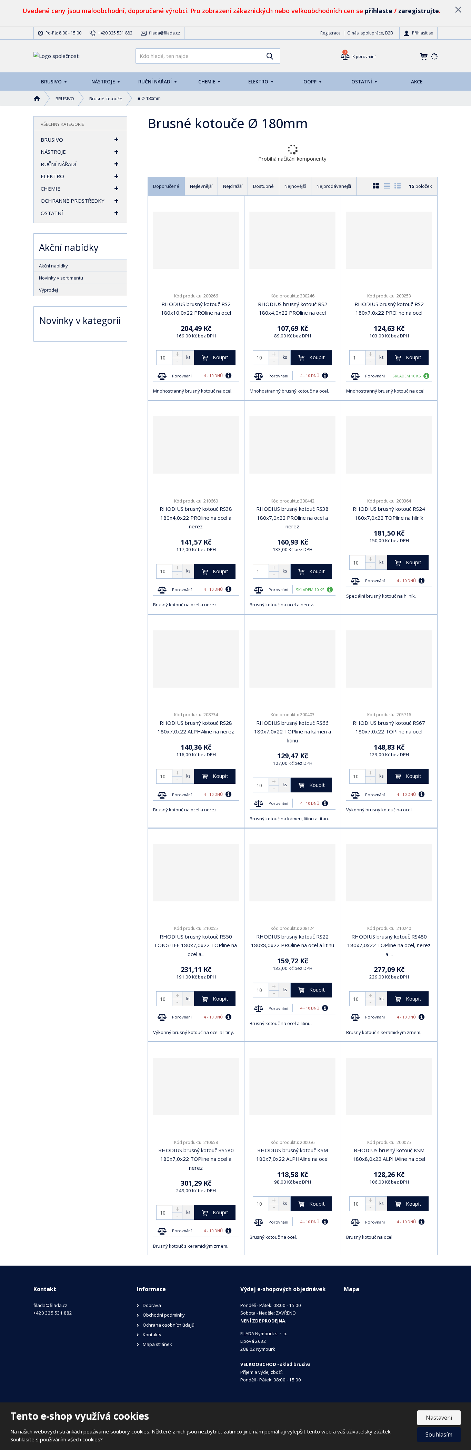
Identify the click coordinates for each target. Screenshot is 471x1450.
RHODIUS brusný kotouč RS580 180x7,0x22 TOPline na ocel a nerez (196, 1159)
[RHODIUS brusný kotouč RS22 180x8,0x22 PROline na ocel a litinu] (292, 873)
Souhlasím (438, 1434)
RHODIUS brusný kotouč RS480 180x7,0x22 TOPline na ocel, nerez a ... (389, 945)
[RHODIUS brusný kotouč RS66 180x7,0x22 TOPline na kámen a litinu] (292, 659)
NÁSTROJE (103, 81)
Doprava (152, 1305)
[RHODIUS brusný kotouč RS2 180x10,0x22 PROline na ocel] (196, 240)
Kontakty (152, 1334)
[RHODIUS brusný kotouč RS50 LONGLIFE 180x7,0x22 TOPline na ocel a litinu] (196, 873)
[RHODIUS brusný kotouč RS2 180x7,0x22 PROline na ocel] (389, 240)
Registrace (330, 33)
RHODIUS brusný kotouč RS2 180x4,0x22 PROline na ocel (292, 308)
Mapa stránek (157, 1344)
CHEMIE (207, 81)
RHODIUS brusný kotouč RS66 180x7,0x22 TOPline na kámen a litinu (292, 731)
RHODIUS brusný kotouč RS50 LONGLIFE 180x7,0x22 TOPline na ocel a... (196, 945)
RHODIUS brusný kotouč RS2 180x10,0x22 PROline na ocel (196, 308)
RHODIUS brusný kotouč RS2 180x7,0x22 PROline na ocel (389, 308)
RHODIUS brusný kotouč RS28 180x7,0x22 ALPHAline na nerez (196, 727)
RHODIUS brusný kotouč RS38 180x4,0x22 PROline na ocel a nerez (196, 517)
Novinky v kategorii (80, 320)
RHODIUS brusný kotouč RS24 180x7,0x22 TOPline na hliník (389, 513)
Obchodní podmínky (164, 1315)
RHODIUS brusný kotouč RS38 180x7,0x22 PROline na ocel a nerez (292, 517)
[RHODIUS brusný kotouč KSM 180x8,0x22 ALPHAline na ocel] (389, 1086)
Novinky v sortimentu (61, 278)
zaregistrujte (418, 11)
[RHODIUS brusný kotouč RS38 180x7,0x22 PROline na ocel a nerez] (292, 445)
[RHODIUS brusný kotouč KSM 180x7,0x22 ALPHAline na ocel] (292, 1086)
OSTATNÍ (362, 81)
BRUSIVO (52, 81)
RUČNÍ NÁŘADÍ (155, 81)
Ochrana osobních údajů (168, 1325)
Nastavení (439, 1417)
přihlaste (378, 11)
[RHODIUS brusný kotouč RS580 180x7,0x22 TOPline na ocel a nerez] (196, 1086)
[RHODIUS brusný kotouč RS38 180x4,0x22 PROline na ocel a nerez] (196, 445)
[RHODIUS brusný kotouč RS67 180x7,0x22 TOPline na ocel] (389, 659)
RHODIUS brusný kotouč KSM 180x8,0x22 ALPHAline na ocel (389, 1155)
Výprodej (48, 290)
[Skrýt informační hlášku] (458, 9)
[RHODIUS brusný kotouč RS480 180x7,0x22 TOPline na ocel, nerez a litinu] (389, 873)
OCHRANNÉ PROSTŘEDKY (72, 200)
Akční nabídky (53, 266)
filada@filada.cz (50, 1305)
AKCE (416, 81)
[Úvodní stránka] (56, 55)
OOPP (310, 81)
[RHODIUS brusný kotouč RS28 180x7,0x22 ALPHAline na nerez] (196, 659)
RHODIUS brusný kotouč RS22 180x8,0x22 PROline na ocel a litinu (292, 941)
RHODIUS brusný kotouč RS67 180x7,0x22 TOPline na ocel (389, 727)
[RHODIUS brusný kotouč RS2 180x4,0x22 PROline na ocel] (292, 240)
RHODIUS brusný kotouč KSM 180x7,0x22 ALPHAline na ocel (292, 1155)
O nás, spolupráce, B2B (370, 33)
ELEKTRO (259, 81)
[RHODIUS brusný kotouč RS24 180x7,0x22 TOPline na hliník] (389, 445)
